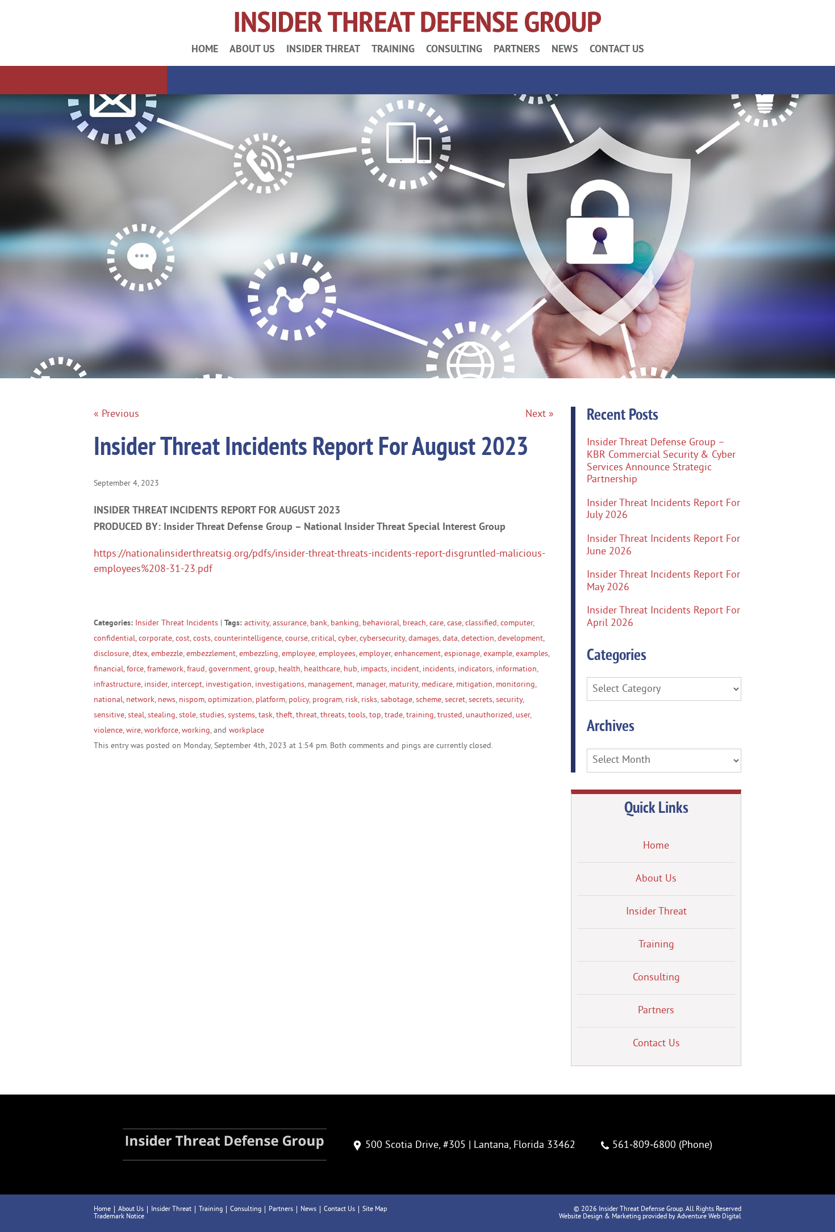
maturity (403, 684)
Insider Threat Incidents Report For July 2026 (663, 510)
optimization (230, 700)
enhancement (417, 654)
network (140, 700)
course (296, 638)
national (108, 700)
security (509, 700)
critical (323, 638)
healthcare (322, 669)
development (520, 638)
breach (414, 623)
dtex (140, 654)
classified (481, 623)
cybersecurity (382, 638)
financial (108, 669)
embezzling (258, 654)
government (229, 669)
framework (165, 669)
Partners (517, 48)
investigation (229, 684)
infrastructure (117, 684)
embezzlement (211, 654)
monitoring (515, 684)
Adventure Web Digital (709, 1217)
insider (156, 684)
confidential (114, 638)
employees (337, 654)
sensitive (109, 715)
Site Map (374, 1209)
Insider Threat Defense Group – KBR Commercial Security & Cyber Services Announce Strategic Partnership (661, 461)
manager (371, 684)
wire (133, 730)
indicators (475, 669)
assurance (290, 623)
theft (284, 715)
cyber (347, 638)
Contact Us (617, 48)
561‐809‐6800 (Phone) (662, 1145)
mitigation (474, 684)
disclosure (111, 654)
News (565, 48)
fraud (196, 669)
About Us (252, 48)
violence (108, 730)
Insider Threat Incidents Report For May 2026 (663, 581)
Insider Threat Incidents (176, 623)
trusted (449, 715)
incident (405, 669)
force (135, 669)
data (450, 638)
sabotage (396, 700)
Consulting (454, 48)
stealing (162, 715)
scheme (428, 700)
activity (256, 623)
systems (241, 715)
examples (532, 654)
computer (516, 623)
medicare (437, 684)
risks (369, 700)
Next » (539, 414)
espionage (462, 654)
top (375, 715)
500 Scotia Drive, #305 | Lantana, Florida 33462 (470, 1145)
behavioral (380, 623)
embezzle (167, 654)
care (436, 623)
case (454, 623)
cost (183, 638)
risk (351, 700)
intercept (186, 684)
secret (455, 700)
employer (375, 654)
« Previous (116, 414)
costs (202, 638)
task (265, 715)
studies (211, 715)
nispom (191, 700)
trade (394, 715)
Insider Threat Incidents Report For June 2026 (663, 545)
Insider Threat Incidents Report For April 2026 (663, 617)
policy (299, 700)
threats (332, 715)
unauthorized (489, 715)
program (327, 700)
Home (204, 48)
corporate (155, 638)
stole (187, 715)
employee (298, 654)
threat (306, 715)
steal (136, 715)
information (516, 669)
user (523, 715)
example (497, 654)
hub (350, 669)
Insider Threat (323, 48)
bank (318, 623)
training (420, 715)
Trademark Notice (119, 1217)
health (289, 669)
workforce (161, 730)
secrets (480, 700)
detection (477, 638)
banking (345, 623)
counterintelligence (248, 638)
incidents (438, 669)
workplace (246, 730)
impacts (374, 669)
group (264, 669)
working (196, 730)
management (330, 684)
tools (357, 715)
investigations (279, 684)
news (167, 700)
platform (270, 700)
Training (393, 48)
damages (423, 638)
